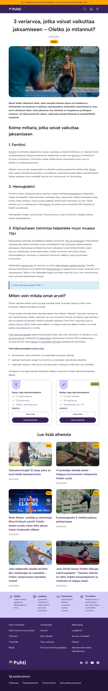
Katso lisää (30, 414)
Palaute (75, 642)
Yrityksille (13, 642)
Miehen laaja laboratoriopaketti (74, 392)
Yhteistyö (13, 636)
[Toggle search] (85, 9)
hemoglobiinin (74, 193)
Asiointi (44, 630)
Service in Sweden (81, 636)
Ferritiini (12, 152)
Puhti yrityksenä (16, 625)
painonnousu (27, 265)
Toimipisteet (46, 625)
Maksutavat (77, 625)
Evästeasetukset (30, 683)
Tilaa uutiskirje (47, 642)
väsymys (75, 155)
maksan (34, 341)
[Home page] (15, 9)
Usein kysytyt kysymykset (22, 630)
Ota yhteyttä (46, 636)
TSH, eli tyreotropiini (75, 241)
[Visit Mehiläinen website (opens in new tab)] (19, 676)
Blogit (11, 647)
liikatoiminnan (53, 269)
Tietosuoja (13, 683)
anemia (47, 204)
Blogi (54, 42)
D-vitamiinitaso (44, 338)
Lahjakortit (77, 630)
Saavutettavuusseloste (70, 683)
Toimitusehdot (49, 683)
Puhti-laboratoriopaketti (20, 334)
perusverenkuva (16, 338)
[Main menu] (97, 9)
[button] (30, 420)
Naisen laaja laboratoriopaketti (26, 392)
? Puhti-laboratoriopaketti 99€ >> (27, 285)
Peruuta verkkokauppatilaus (53, 647)
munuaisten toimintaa (50, 341)
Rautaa (92, 169)
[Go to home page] (17, 662)
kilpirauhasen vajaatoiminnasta (70, 265)
